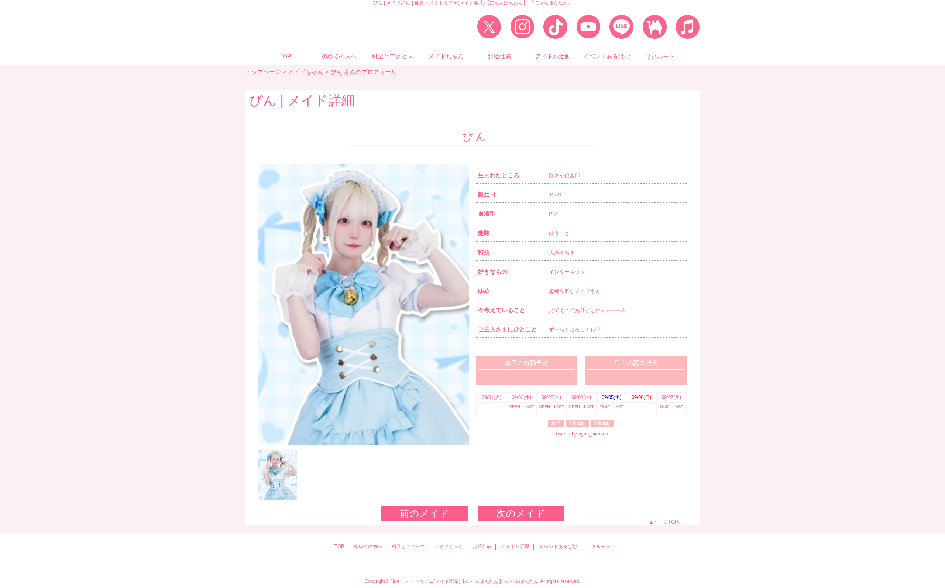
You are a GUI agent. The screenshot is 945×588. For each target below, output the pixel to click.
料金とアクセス (408, 546)
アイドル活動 (515, 546)
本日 (556, 423)
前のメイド (424, 513)
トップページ (263, 71)
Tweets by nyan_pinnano (581, 434)
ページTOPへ (668, 522)
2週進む (602, 423)
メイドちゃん (305, 71)
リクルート (599, 546)
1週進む (577, 423)
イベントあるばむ (558, 546)
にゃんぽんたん (522, 581)
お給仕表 (482, 546)
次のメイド (521, 513)
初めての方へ (368, 546)
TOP (285, 56)
